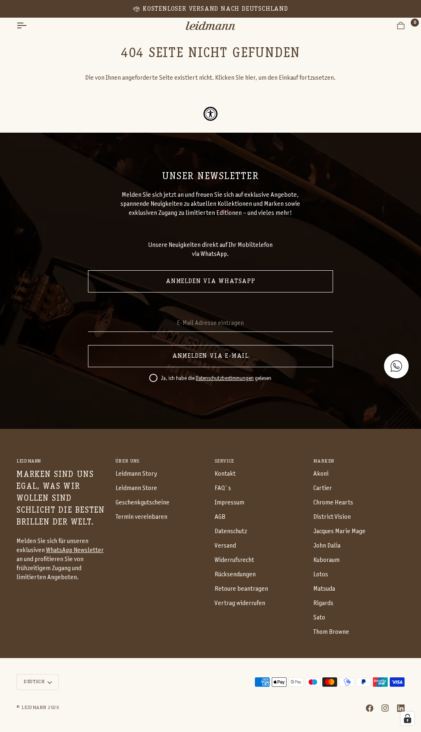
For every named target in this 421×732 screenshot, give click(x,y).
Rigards (323, 603)
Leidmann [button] (28, 461)
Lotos (320, 574)
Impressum (229, 503)
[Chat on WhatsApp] (396, 366)
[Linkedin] (401, 708)
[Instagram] (385, 708)
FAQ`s (223, 488)
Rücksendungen (235, 574)
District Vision (332, 517)
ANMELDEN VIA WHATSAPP (210, 281)
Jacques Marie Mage (339, 531)
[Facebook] (369, 708)
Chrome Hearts (333, 503)
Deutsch (33, 681)
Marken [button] (323, 461)
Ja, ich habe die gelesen (216, 378)
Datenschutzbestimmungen (225, 378)
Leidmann (33, 707)
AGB (220, 517)
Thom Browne (331, 632)
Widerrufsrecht (234, 560)
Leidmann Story (136, 474)
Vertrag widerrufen (240, 603)
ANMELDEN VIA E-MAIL (210, 356)
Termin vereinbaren (141, 517)
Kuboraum (326, 560)
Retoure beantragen (241, 589)
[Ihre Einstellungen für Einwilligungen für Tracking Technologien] (407, 718)
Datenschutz (231, 531)
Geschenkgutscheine (142, 503)
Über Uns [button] (127, 461)
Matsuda (324, 589)
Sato (319, 618)
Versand (225, 546)
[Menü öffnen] (28, 26)
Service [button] (224, 461)
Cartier (322, 488)
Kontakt (225, 474)
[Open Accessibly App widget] (210, 114)
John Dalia (326, 546)
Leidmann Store (136, 488)
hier (250, 78)
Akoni (320, 474)
